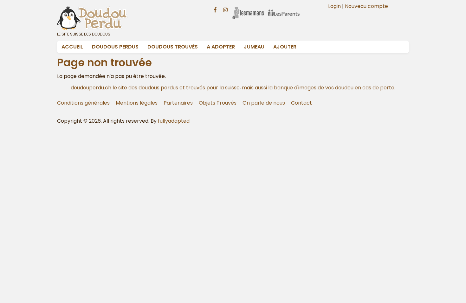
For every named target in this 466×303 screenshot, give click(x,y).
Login (334, 6)
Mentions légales (137, 102)
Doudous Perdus (115, 46)
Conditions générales (83, 102)
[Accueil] (127, 18)
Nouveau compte (366, 6)
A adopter (221, 46)
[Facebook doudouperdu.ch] (215, 9)
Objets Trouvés (217, 102)
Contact (301, 102)
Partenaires (178, 102)
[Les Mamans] (248, 8)
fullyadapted (174, 121)
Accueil (72, 46)
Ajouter (284, 46)
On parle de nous (264, 102)
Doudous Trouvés (172, 46)
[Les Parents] (284, 8)
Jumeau (254, 46)
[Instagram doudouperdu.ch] (225, 9)
